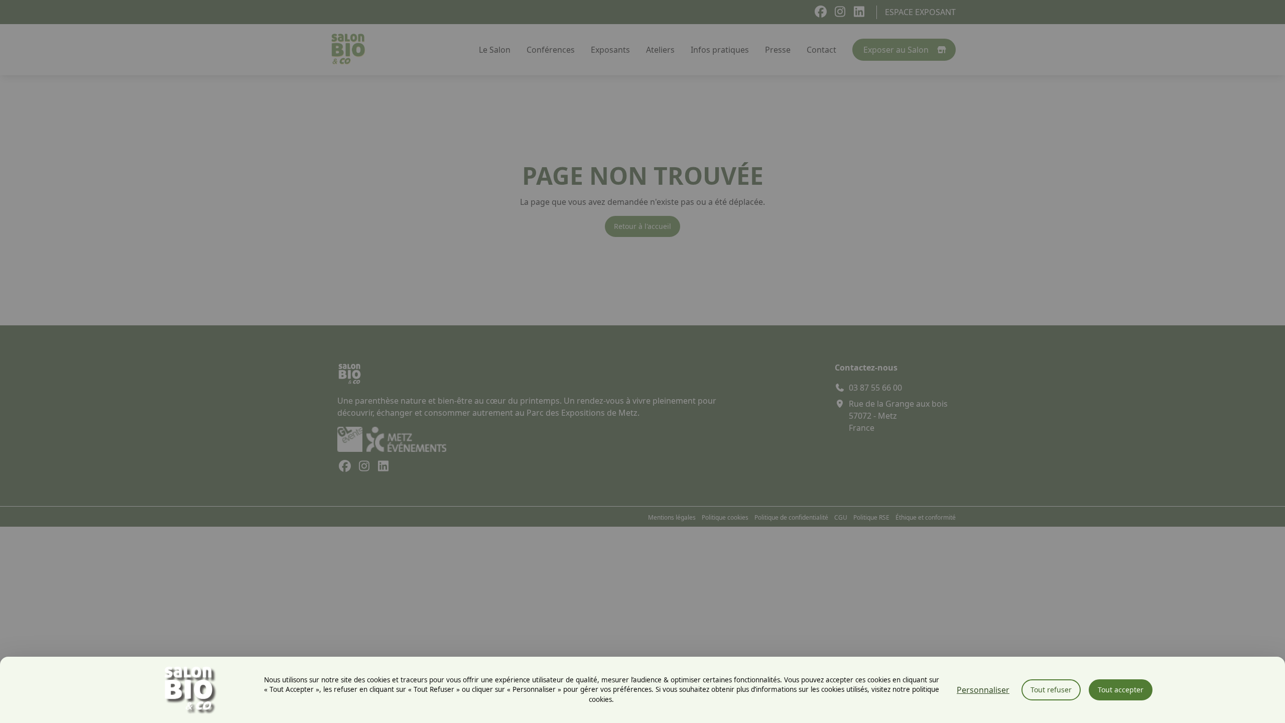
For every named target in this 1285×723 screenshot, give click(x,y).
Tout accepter (1120, 689)
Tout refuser (1051, 689)
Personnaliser (983, 689)
